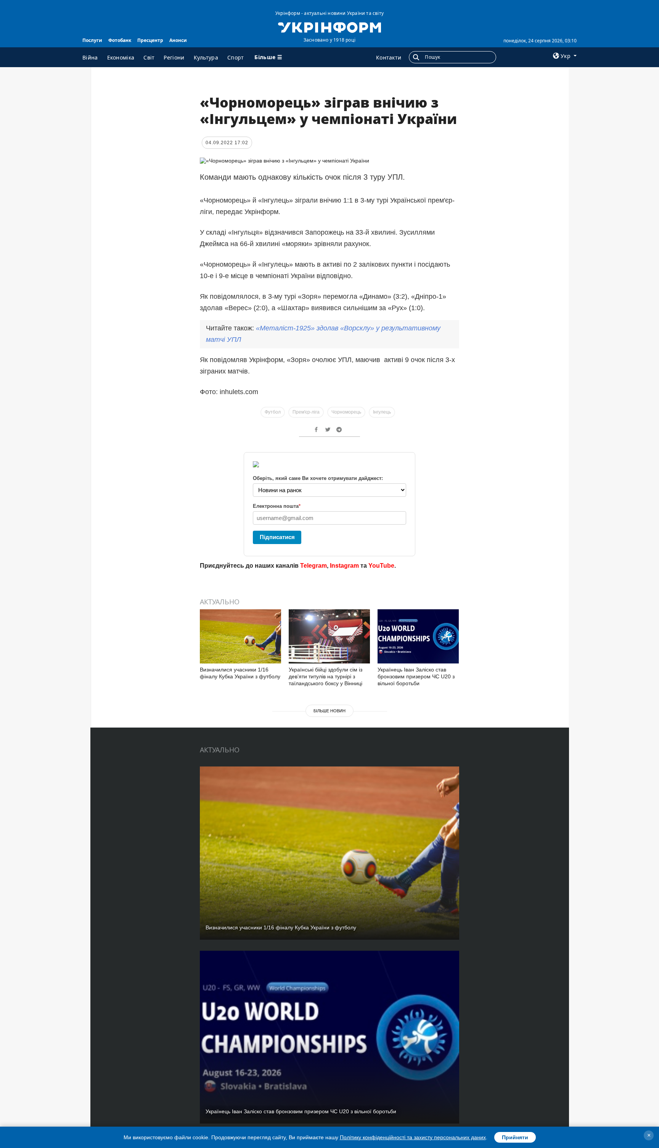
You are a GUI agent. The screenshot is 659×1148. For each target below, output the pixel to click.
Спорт (235, 57)
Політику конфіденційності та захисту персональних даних (413, 1137)
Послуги (92, 40)
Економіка (121, 57)
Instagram (344, 565)
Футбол (273, 412)
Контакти (388, 57)
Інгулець (382, 412)
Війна (90, 57)
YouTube (381, 565)
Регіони (174, 57)
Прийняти (515, 1137)
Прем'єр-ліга (306, 412)
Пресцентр (150, 40)
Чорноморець (346, 412)
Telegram (313, 565)
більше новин (329, 710)
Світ (148, 57)
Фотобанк (119, 40)
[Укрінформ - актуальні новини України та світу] (329, 27)
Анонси (178, 40)
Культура (206, 57)
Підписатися (277, 537)
